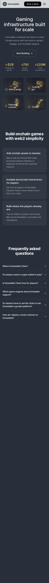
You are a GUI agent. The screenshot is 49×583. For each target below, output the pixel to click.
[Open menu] (44, 4)
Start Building (23, 53)
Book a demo (33, 4)
